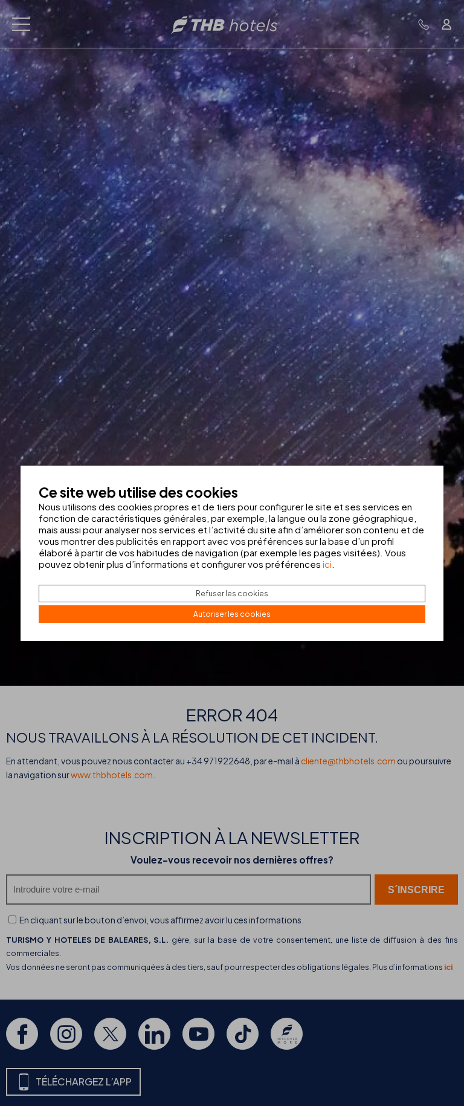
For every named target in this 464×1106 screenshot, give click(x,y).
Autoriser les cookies (232, 614)
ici (327, 564)
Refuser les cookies (232, 593)
